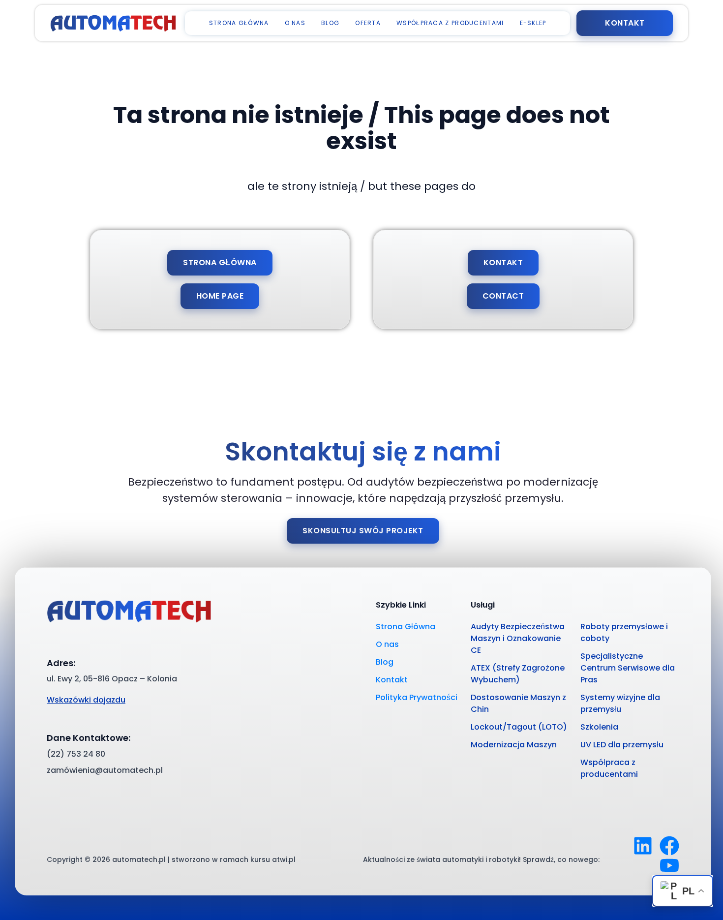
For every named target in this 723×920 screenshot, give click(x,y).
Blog (330, 23)
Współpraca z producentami (450, 23)
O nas (295, 23)
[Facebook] (669, 846)
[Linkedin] (643, 846)
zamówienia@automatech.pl (105, 770)
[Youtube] (669, 865)
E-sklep (533, 23)
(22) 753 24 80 (76, 754)
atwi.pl (284, 859)
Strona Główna (239, 23)
